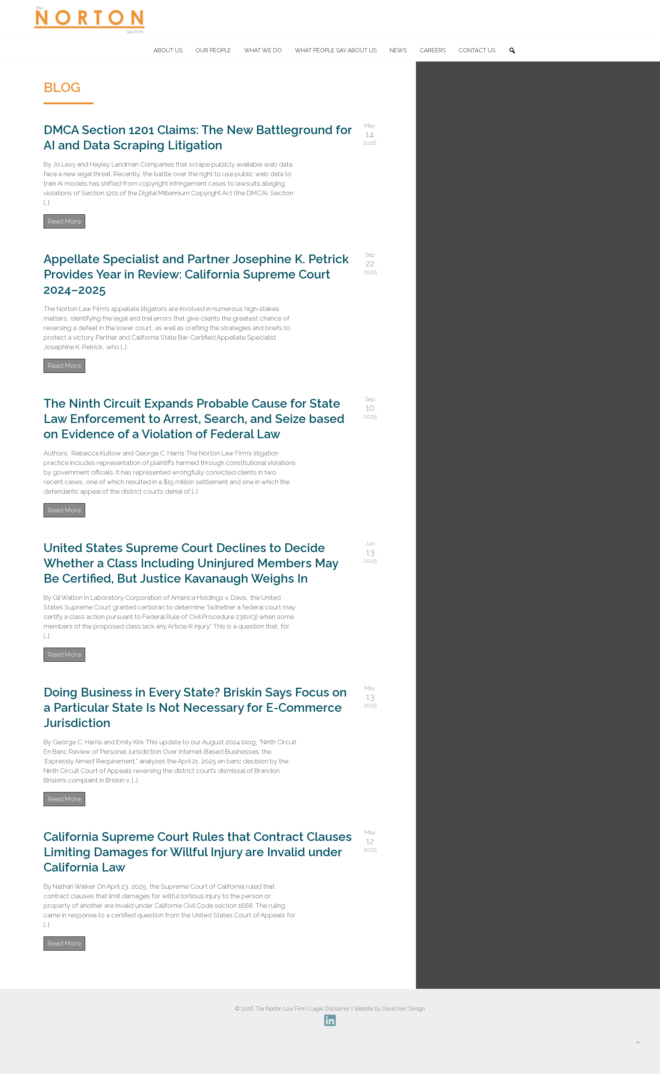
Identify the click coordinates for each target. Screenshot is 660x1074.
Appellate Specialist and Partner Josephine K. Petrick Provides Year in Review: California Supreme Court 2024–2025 (196, 274)
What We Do (263, 50)
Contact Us (477, 50)
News (398, 50)
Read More (64, 221)
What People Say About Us (336, 50)
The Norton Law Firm (280, 1009)
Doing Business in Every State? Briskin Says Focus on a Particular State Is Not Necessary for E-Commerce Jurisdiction (195, 707)
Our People (213, 50)
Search (515, 50)
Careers (433, 50)
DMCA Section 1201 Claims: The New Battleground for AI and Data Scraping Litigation (198, 137)
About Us (168, 50)
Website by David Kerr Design (389, 1009)
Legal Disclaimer (330, 1009)
